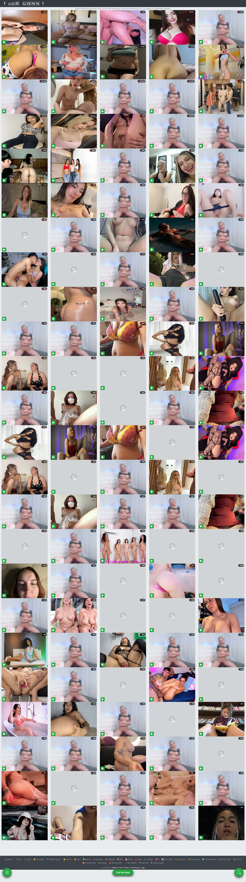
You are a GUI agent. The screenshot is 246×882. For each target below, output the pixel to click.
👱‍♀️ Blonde (87, 859)
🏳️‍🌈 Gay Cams (180, 859)
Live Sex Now (123, 872)
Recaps (126, 868)
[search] (238, 872)
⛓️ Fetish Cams (225, 859)
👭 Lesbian (148, 859)
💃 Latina (27, 859)
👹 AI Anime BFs (115, 863)
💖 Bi (157, 859)
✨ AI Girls (237, 859)
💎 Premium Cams (209, 859)
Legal (143, 868)
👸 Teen (77, 859)
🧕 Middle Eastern (53, 859)
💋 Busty (138, 859)
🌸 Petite (129, 859)
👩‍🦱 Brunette (98, 859)
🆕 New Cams (167, 859)
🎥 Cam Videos (130, 863)
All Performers (135, 868)
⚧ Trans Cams (194, 859)
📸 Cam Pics (143, 863)
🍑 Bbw (120, 859)
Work (121, 868)
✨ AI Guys (102, 863)
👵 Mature (67, 859)
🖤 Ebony (18, 859)
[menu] (7, 872)
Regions (115, 868)
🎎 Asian (8, 859)
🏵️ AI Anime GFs (89, 863)
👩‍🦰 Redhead (110, 859)
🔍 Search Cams (157, 863)
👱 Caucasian (38, 859)
